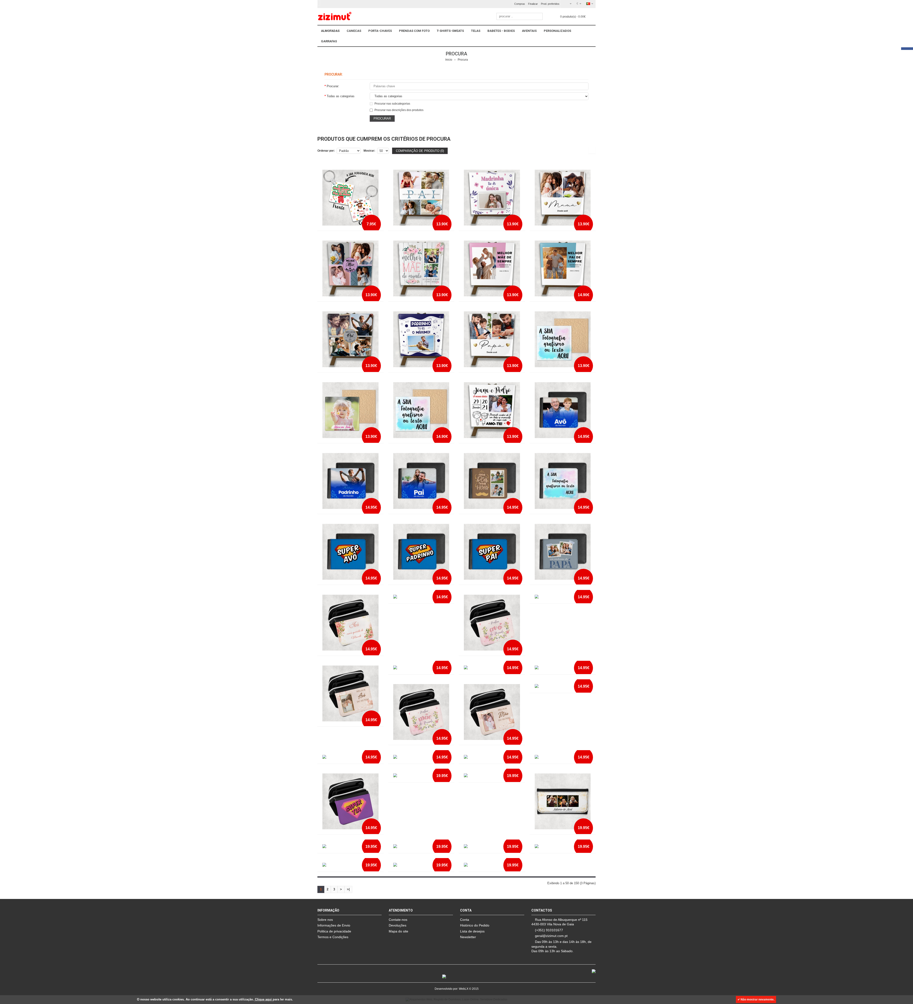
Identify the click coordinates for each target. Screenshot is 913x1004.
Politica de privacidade (334, 931)
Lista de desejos (472, 931)
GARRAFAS (329, 41)
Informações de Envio (333, 925)
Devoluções (397, 925)
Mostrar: (369, 150)
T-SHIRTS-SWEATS (450, 31)
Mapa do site (398, 931)
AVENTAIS (529, 31)
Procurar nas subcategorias (392, 103)
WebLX (463, 988)
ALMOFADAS (330, 31)
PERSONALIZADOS (557, 31)
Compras (519, 3)
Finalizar (533, 3)
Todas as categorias (341, 96)
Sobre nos (325, 920)
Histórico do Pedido (474, 925)
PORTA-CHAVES (380, 31)
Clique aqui (263, 999)
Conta (464, 920)
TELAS (475, 31)
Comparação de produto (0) (420, 151)
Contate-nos (398, 920)
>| (348, 889)
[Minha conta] (569, 3)
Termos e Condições (332, 937)
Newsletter (468, 937)
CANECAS (354, 31)
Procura (463, 59)
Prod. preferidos (550, 3)
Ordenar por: (326, 150)
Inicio (448, 59)
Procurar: (333, 86)
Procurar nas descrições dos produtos (398, 110)
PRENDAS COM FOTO (414, 31)
